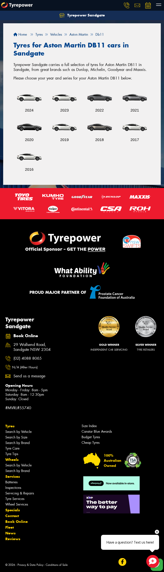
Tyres (10, 426)
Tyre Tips (11, 454)
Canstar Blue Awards (97, 431)
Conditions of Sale (57, 565)
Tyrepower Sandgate (85, 15)
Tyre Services (14, 499)
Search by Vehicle (18, 431)
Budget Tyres (91, 437)
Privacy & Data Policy (30, 565)
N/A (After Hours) (25, 367)
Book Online (16, 521)
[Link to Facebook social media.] (122, 562)
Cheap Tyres (91, 442)
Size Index (89, 426)
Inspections (13, 487)
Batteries (11, 482)
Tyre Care (12, 448)
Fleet (9, 527)
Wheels (12, 459)
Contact (12, 515)
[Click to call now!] (126, 5)
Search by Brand (17, 443)
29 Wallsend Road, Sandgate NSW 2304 (32, 347)
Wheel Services (16, 504)
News (10, 533)
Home (22, 34)
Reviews (12, 539)
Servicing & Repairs (19, 493)
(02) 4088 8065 (27, 358)
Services (12, 476)
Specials (12, 510)
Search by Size (16, 437)
